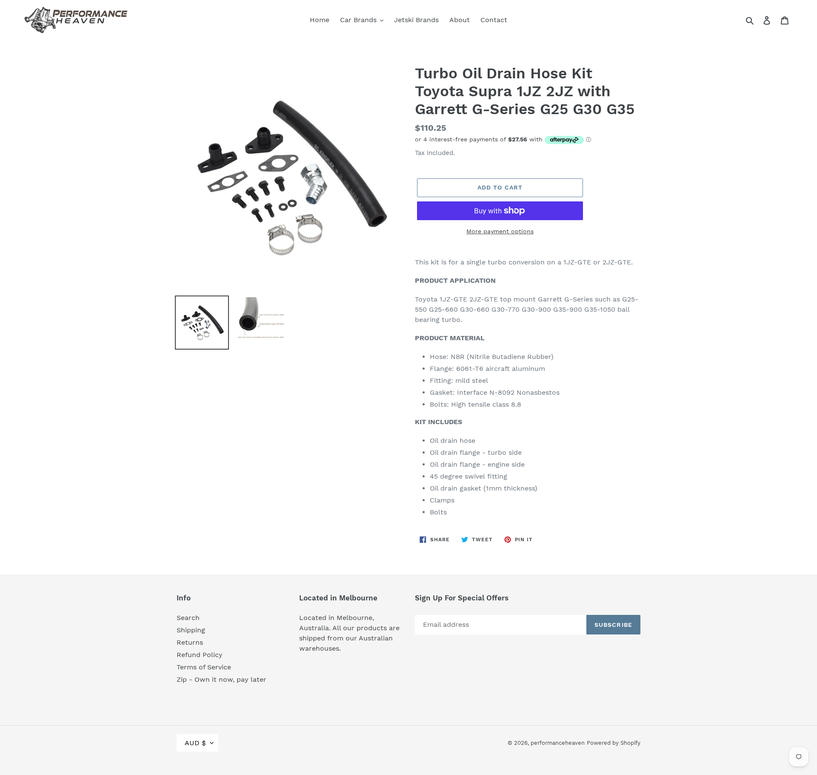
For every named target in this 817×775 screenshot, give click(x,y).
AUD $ (195, 743)
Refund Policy (200, 655)
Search (188, 618)
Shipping (191, 630)
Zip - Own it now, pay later (221, 679)
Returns (190, 642)
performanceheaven (558, 743)
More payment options (500, 231)
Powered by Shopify (613, 743)
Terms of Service (204, 667)
